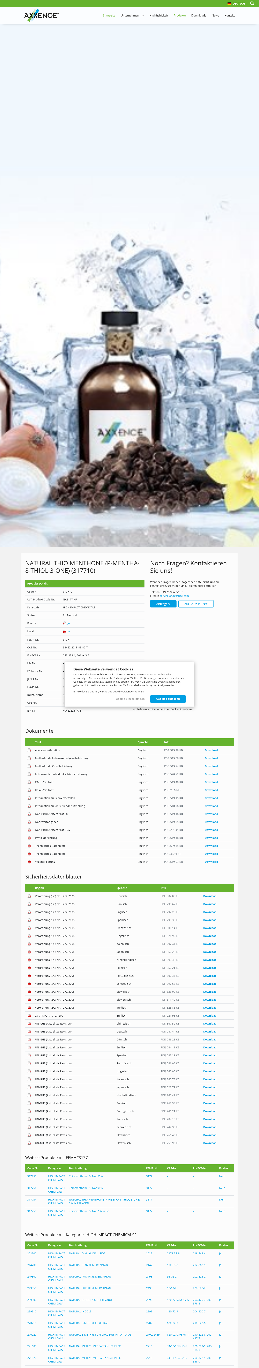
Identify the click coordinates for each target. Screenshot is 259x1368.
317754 (31, 1199)
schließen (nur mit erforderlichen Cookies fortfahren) (162, 709)
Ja (68, 623)
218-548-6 (199, 1253)
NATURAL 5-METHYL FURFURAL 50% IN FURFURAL (100, 1334)
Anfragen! (163, 604)
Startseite (109, 15)
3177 (149, 1176)
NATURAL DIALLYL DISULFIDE (87, 1253)
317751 (31, 1188)
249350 (31, 1288)
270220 (31, 1334)
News (215, 15)
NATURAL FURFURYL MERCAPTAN (90, 1276)
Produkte (180, 15)
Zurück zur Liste (196, 604)
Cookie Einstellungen (130, 698)
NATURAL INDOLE (80, 1311)
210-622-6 (199, 1323)
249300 (31, 1276)
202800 (31, 1253)
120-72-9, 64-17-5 (178, 1300)
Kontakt (230, 15)
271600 (31, 1346)
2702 (149, 1323)
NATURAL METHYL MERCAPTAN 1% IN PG (95, 1346)
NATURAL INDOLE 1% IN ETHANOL (90, 1300)
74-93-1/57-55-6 (177, 1346)
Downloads (198, 15)
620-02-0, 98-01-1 (178, 1334)
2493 (149, 1276)
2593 (149, 1300)
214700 (31, 1265)
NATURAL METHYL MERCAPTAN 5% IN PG (95, 1358)
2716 (149, 1346)
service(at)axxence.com (174, 596)
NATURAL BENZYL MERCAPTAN (88, 1265)
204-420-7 (199, 1311)
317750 (31, 1176)
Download (211, 750)
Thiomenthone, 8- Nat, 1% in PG (89, 1211)
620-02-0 (172, 1323)
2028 (149, 1253)
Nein (222, 1176)
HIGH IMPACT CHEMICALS (56, 1178)
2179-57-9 (173, 1253)
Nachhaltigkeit (158, 15)
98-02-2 (172, 1276)
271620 (31, 1358)
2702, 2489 (153, 1334)
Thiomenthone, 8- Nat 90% (86, 1188)
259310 (31, 1311)
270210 (31, 1323)
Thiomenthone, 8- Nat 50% (86, 1176)
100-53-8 (172, 1265)
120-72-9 (172, 1311)
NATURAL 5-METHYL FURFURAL (88, 1323)
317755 (31, 1211)
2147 (149, 1265)
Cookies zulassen (168, 698)
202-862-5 (199, 1265)
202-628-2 (199, 1276)
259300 (31, 1300)
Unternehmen (130, 15)
